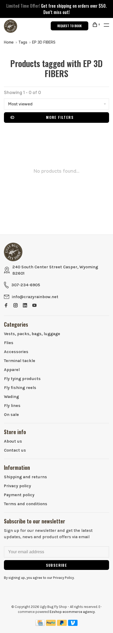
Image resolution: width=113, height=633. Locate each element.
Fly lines (12, 405)
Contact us (15, 450)
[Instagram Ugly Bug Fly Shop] (15, 305)
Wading (11, 396)
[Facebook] (6, 305)
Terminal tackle (19, 360)
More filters (60, 117)
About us (13, 441)
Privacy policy (17, 485)
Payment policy (19, 494)
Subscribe (56, 565)
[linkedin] (25, 305)
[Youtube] (34, 305)
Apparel (12, 369)
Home (9, 42)
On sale (11, 414)
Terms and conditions (25, 503)
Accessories (16, 351)
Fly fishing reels (20, 387)
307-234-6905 (25, 284)
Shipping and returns (25, 476)
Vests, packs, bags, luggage (32, 333)
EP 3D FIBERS (43, 42)
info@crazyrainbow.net (35, 296)
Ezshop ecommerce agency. (72, 612)
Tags (22, 42)
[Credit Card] (40, 624)
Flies (8, 342)
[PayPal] (51, 624)
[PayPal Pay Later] (62, 624)
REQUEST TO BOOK (69, 26)
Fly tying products (22, 378)
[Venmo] (73, 624)
